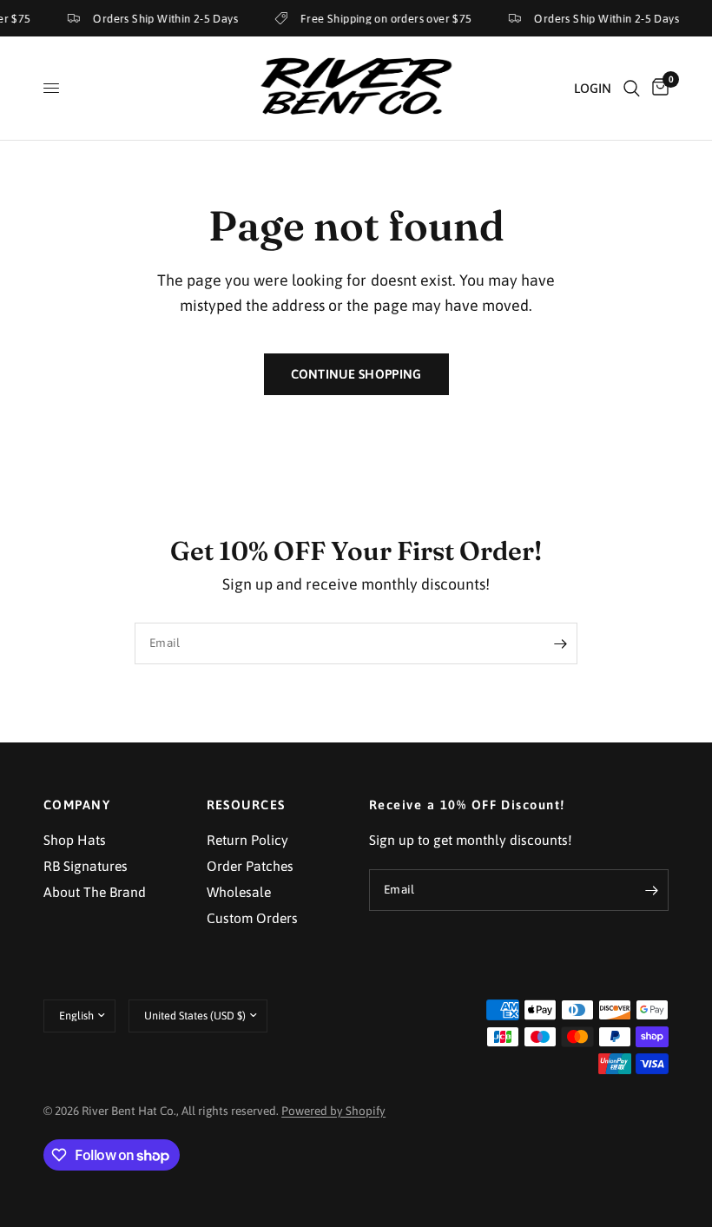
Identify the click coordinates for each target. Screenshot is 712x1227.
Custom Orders (252, 918)
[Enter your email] (560, 643)
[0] (657, 88)
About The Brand (94, 892)
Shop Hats (74, 840)
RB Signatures (85, 866)
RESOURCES (246, 805)
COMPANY (76, 805)
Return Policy (247, 840)
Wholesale (239, 892)
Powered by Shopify (333, 1111)
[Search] (631, 88)
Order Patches (250, 866)
